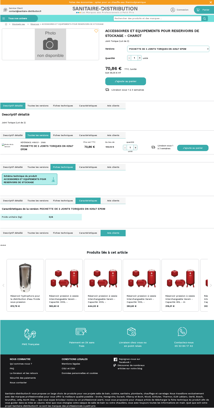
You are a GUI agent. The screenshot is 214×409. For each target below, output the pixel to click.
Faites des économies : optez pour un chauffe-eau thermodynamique (107, 2)
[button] (3, 285)
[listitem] (25, 285)
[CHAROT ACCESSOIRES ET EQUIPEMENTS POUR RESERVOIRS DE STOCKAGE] (50, 44)
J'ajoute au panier (125, 81)
